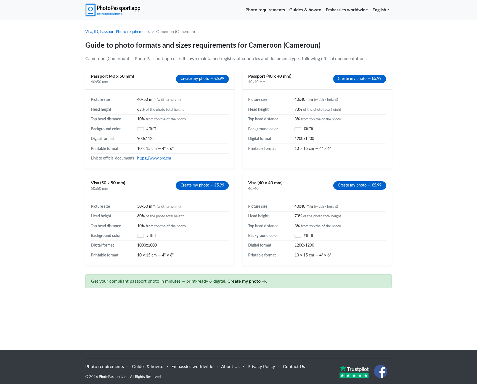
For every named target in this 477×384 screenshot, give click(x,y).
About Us (230, 366)
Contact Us (294, 366)
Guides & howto (305, 10)
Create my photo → (246, 281)
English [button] (379, 10)
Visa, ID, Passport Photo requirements (117, 32)
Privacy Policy (261, 366)
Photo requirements (265, 10)
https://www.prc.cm (154, 158)
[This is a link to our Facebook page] (380, 371)
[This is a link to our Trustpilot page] (354, 371)
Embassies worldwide (347, 10)
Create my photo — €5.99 (202, 79)
